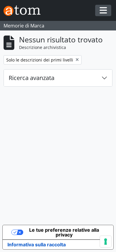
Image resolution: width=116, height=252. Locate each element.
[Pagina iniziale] (24, 10)
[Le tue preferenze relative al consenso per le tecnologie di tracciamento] (105, 241)
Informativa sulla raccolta (36, 245)
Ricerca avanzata (31, 78)
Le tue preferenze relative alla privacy (64, 232)
